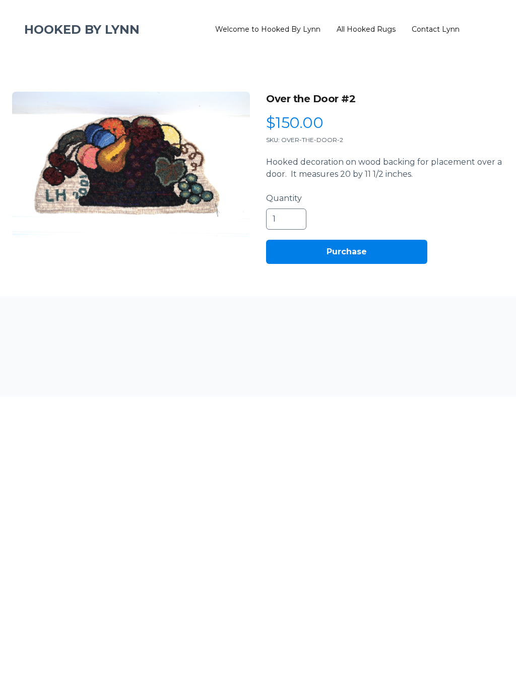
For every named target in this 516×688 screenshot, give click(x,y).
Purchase (347, 251)
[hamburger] (152, 30)
